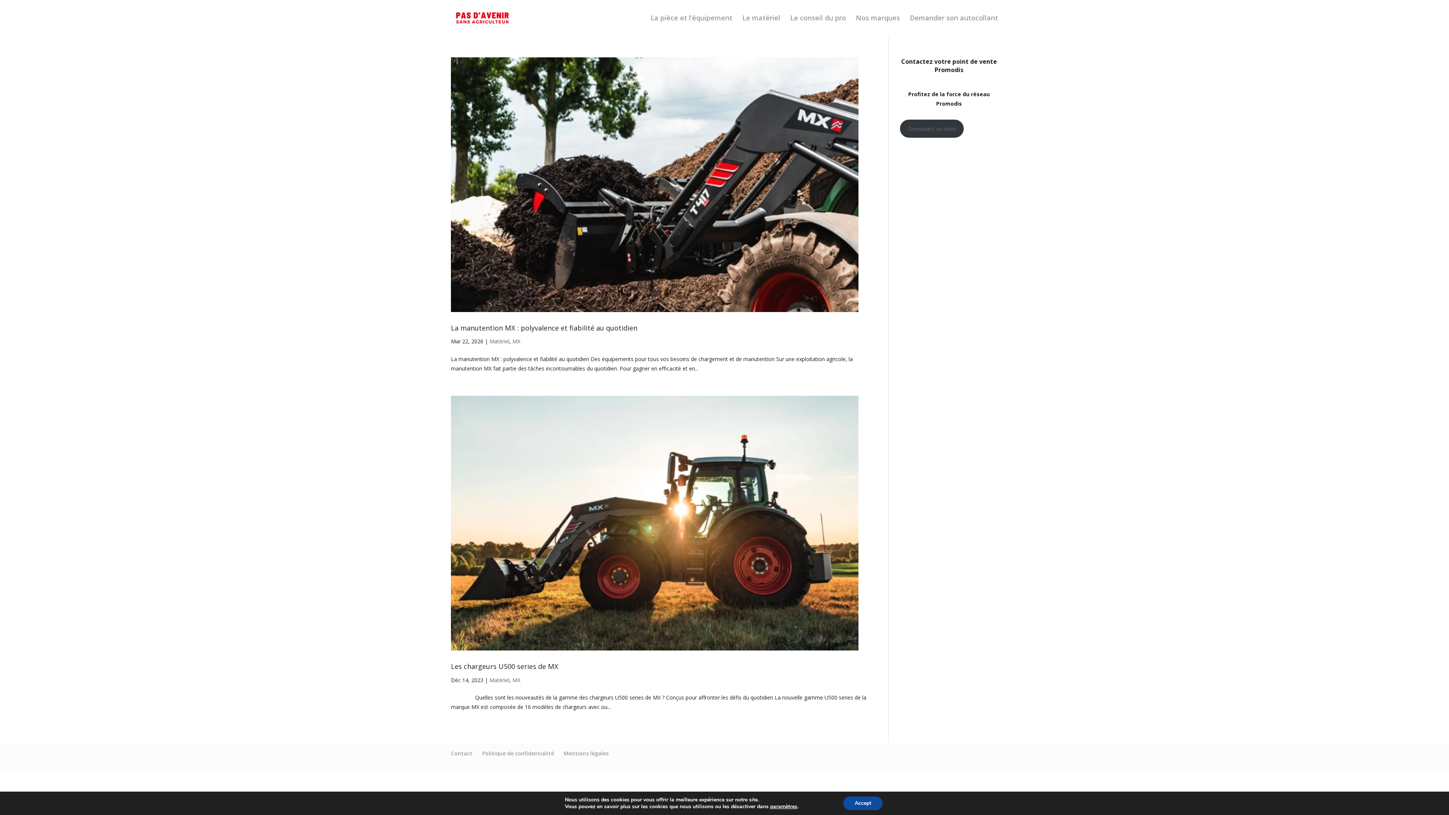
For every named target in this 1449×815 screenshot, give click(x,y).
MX (516, 341)
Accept (863, 803)
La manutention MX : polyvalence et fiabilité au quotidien (544, 327)
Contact (461, 753)
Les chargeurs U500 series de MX (504, 666)
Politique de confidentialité (518, 753)
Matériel (499, 341)
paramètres (783, 806)
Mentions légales (586, 753)
